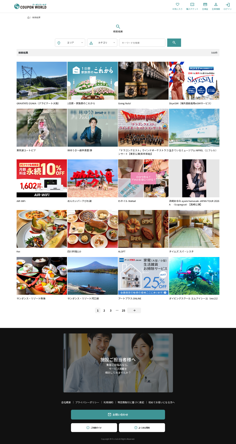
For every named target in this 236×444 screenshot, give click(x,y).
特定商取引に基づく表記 (131, 402)
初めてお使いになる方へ (161, 402)
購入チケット (192, 8)
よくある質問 (143, 427)
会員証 (205, 8)
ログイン (228, 8)
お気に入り (177, 8)
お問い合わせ (120, 414)
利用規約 (108, 402)
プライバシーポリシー (87, 402)
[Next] (134, 310)
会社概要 (66, 402)
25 (123, 310)
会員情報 (216, 8)
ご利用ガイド (96, 427)
